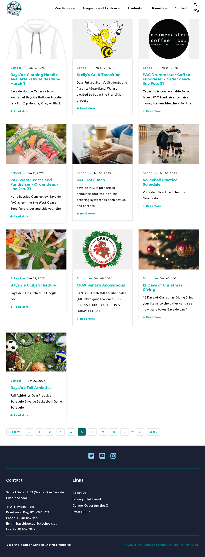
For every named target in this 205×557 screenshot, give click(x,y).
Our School (64, 8)
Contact (181, 8)
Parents (158, 8)
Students (135, 8)
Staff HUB (79, 512)
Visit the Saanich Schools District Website (38, 545)
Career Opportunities (89, 505)
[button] (195, 4)
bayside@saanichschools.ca (36, 523)
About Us (79, 493)
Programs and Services (100, 8)
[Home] (14, 8)
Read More (21, 111)
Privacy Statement (86, 499)
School (15, 68)
